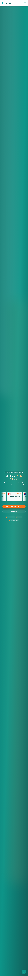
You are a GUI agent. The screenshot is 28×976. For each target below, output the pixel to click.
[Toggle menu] (25, 3)
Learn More (14, 511)
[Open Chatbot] (24, 972)
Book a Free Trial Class (13, 506)
